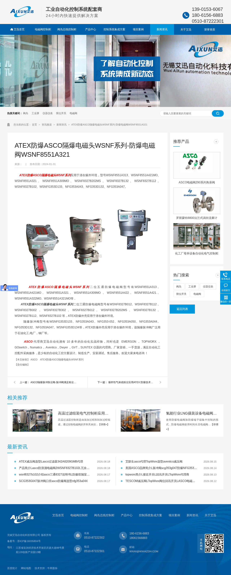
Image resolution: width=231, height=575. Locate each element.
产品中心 (90, 29)
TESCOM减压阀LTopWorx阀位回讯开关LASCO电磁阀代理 (161, 481)
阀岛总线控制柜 (66, 29)
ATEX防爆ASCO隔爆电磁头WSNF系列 (62, 359)
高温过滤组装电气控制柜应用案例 (84, 413)
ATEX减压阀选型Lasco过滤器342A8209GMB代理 (51, 461)
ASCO (34, 359)
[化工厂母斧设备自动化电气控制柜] (196, 236)
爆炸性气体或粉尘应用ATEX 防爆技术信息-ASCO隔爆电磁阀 (131, 382)
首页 (35, 124)
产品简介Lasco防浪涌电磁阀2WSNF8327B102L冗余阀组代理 (55, 468)
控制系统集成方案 (114, 29)
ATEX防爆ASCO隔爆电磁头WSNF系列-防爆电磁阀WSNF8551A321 (109, 124)
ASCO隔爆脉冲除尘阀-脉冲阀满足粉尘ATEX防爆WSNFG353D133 (53, 382)
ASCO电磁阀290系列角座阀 (197, 182)
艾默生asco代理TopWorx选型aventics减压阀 (153, 461)
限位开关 (61, 113)
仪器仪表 (48, 113)
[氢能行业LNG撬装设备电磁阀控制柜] (140, 420)
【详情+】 (104, 424)
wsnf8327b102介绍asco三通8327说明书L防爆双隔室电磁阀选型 (55, 474)
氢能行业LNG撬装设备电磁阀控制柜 (192, 413)
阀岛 (25, 113)
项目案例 (138, 29)
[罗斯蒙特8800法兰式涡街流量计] (196, 201)
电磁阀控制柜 (43, 29)
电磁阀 (73, 113)
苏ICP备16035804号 (29, 541)
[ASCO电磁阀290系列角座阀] (196, 165)
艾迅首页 (19, 29)
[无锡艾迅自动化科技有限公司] (21, 16)
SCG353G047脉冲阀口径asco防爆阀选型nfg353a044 (53, 481)
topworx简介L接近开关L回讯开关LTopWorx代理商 (157, 474)
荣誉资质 (209, 29)
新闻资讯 (162, 29)
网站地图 (26, 568)
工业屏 (35, 113)
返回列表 (182, 308)
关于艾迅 (185, 29)
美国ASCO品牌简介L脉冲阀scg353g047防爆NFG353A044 (161, 468)
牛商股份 (52, 568)
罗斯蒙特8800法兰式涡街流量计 (196, 217)
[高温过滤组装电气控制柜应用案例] (32, 420)
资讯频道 (47, 124)
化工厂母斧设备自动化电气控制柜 (196, 253)
